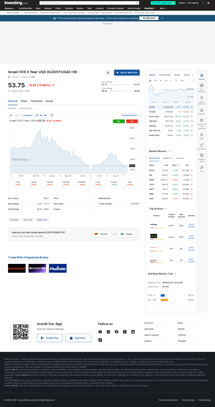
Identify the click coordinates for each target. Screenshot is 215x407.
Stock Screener (134, 8)
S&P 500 (153, 121)
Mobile (181, 329)
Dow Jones (154, 116)
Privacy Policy (188, 400)
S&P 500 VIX (154, 130)
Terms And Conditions (168, 400)
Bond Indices (107, 13)
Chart (24, 101)
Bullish (129, 234)
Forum (49, 101)
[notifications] (203, 2)
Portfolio (182, 335)
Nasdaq (152, 126)
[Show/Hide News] (52, 115)
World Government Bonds (50, 13)
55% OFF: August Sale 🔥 (163, 3)
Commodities (165, 75)
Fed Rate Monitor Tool (123, 13)
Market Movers (158, 151)
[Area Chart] (16, 115)
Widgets (182, 341)
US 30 (151, 107)
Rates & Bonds (13, 13)
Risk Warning (204, 400)
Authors (148, 341)
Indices (152, 75)
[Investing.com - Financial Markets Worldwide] (16, 3)
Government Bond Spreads (74, 13)
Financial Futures (31, 13)
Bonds (177, 75)
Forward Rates (93, 13)
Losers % (180, 158)
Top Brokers (156, 208)
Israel (45, 220)
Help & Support (151, 335)
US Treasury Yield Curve (144, 13)
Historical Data (26, 108)
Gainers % (167, 158)
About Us (148, 323)
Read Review (191, 225)
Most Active (154, 158)
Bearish (104, 234)
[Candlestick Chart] (11, 115)
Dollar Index (154, 135)
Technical (36, 101)
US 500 (152, 112)
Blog (180, 323)
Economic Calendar (115, 8)
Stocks (187, 75)
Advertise (149, 329)
